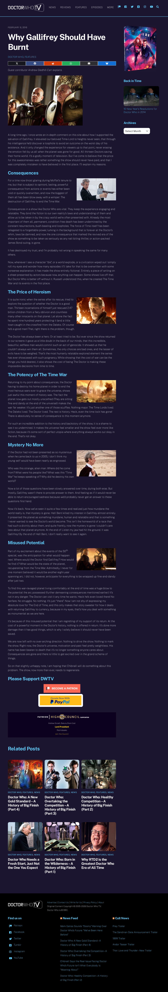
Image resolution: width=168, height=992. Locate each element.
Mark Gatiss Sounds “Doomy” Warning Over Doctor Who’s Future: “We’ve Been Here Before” (83, 930)
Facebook (18, 932)
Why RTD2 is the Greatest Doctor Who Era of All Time (97, 863)
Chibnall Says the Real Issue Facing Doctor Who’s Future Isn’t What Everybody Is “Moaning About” (83, 965)
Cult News (122, 918)
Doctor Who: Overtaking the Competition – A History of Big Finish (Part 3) (60, 805)
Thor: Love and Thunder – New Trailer (132, 950)
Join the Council (62, 734)
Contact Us (63, 902)
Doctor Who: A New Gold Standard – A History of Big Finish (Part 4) (23, 803)
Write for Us (76, 902)
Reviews (65, 7)
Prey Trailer (119, 926)
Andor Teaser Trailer (124, 944)
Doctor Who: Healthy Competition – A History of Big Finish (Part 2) (97, 803)
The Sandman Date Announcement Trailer (135, 932)
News (52, 7)
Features (81, 7)
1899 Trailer (119, 938)
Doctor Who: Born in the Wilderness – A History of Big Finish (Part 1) (60, 865)
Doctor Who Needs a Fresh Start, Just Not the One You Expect (24, 863)
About (101, 902)
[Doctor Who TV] (26, 10)
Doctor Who (15, 57)
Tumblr (17, 944)
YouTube (18, 957)
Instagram (19, 951)
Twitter (17, 938)
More (110, 7)
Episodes (97, 7)
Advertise (51, 902)
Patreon (17, 925)
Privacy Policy (90, 902)
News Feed (70, 918)
